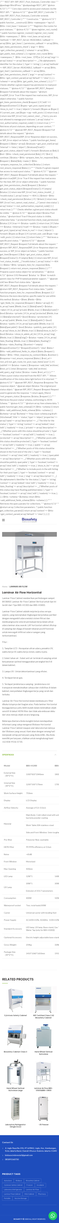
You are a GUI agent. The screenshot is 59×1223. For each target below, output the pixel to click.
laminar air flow (32, 1189)
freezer (29, 1185)
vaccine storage (20, 1198)
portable (7, 1198)
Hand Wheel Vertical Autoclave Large (15, 1089)
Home (4, 586)
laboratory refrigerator (13, 1189)
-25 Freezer (44, 1124)
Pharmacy (42, 1194)
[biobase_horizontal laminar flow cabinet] (29, 554)
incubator (40, 1185)
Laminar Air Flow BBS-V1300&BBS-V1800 (43, 1089)
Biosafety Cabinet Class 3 (15, 1052)
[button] (52, 1215)
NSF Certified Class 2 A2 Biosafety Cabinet (43, 1016)
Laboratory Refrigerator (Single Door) (15, 1125)
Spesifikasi (8, 754)
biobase (19, 1180)
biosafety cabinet (32, 1180)
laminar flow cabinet (12, 1194)
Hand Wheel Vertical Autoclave (43, 1053)
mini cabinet (29, 1194)
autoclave (8, 1180)
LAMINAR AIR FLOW (18, 586)
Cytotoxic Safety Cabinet (15, 1015)
